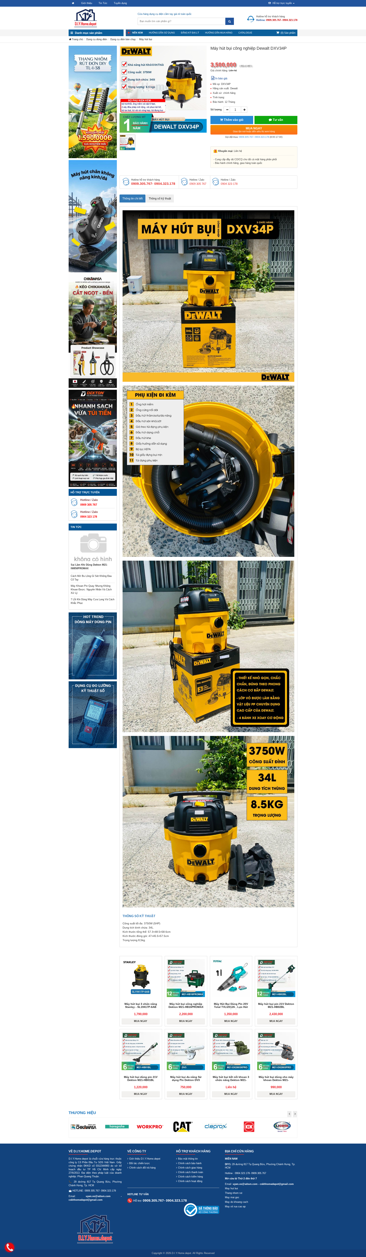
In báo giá (221, 78)
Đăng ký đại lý (190, 32)
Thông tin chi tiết (132, 198)
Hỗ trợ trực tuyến (282, 3)
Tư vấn (278, 119)
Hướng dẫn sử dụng (162, 32)
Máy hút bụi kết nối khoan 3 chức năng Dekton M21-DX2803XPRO (231, 1080)
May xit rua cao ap (235, 1206)
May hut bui (231, 1188)
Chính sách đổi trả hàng (142, 1167)
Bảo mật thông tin (188, 1158)
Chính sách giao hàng (190, 1167)
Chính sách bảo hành (189, 1163)
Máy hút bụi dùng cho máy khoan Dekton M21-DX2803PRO (276, 1080)
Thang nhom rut (233, 1193)
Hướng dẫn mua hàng (218, 32)
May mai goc (232, 1197)
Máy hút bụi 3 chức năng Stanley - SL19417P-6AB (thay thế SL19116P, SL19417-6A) (141, 1008)
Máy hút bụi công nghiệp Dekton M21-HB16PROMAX (186, 1005)
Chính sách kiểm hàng (190, 1176)
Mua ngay (254, 130)
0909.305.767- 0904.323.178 (254, 137)
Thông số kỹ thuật (160, 198)
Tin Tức (103, 3)
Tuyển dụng (120, 3)
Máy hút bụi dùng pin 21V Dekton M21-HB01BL (140, 1078)
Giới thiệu (86, 3)
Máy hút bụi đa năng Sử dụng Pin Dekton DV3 (185, 1078)
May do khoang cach (236, 1201)
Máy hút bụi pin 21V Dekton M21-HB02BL (276, 1005)
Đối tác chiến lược (139, 1163)
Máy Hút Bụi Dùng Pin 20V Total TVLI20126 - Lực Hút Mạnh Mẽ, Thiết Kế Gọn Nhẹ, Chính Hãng (231, 1008)
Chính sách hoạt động (190, 1181)
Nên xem (137, 32)
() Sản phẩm (288, 32)
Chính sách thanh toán (190, 1172)
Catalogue (245, 32)
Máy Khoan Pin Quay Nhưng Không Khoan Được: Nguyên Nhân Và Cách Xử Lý (91, 589)
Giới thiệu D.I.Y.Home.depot (144, 1158)
